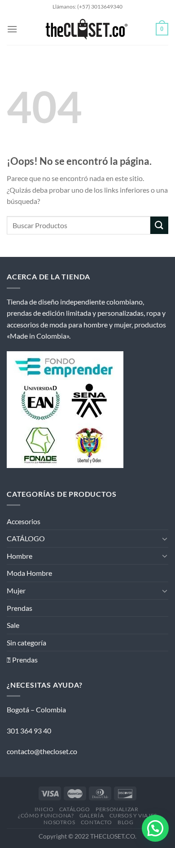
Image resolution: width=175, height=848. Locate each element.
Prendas (19, 608)
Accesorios (23, 521)
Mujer (16, 590)
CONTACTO (96, 822)
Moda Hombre (29, 573)
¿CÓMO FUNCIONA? (46, 815)
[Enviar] (159, 225)
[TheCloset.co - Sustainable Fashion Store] (86, 29)
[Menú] (12, 29)
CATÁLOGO (26, 538)
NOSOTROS (59, 822)
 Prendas (22, 659)
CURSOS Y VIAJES (133, 815)
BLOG (125, 822)
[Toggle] (164, 538)
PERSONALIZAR (117, 809)
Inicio (44, 809)
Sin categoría (26, 642)
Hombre (19, 556)
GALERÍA (91, 815)
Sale (13, 625)
